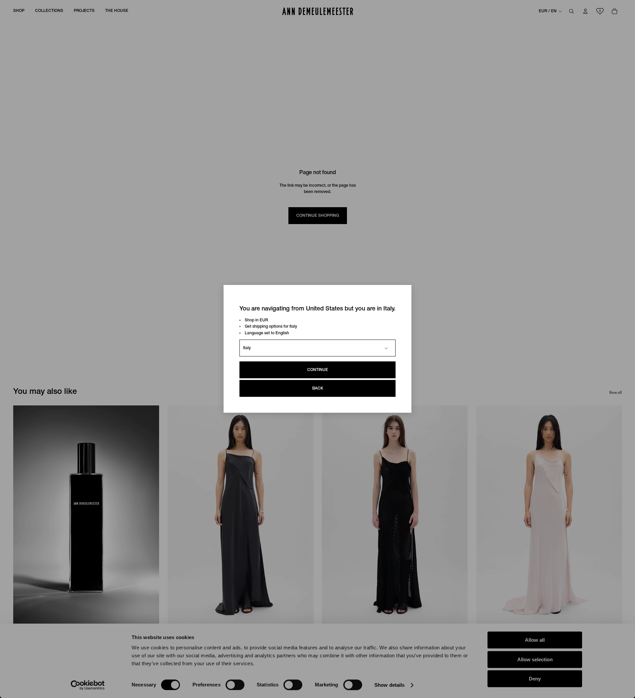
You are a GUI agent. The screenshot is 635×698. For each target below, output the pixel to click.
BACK (317, 389)
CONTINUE (317, 370)
